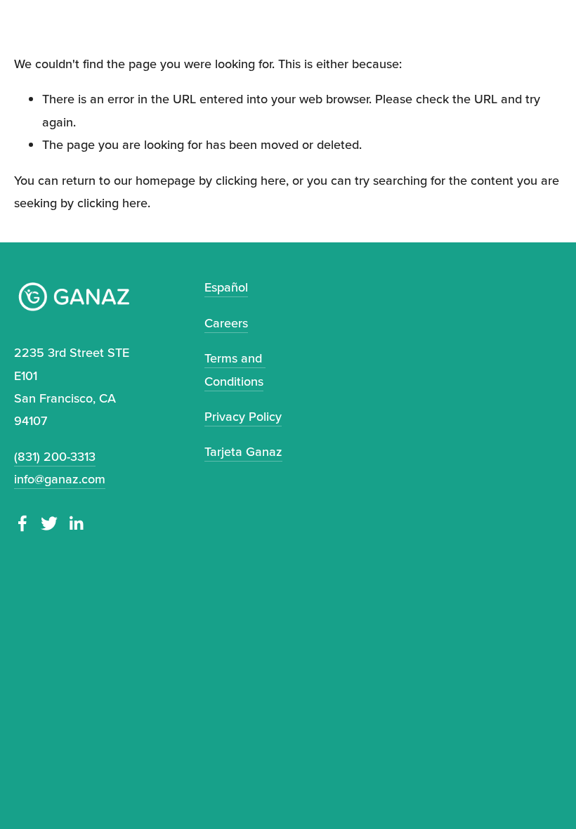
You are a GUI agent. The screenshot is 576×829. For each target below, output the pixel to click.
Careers (226, 323)
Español (226, 287)
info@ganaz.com (59, 479)
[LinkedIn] (75, 523)
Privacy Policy (243, 416)
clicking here (251, 180)
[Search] (22, 12)
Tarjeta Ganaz (243, 451)
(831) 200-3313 (55, 456)
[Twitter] (49, 523)
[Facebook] (22, 523)
